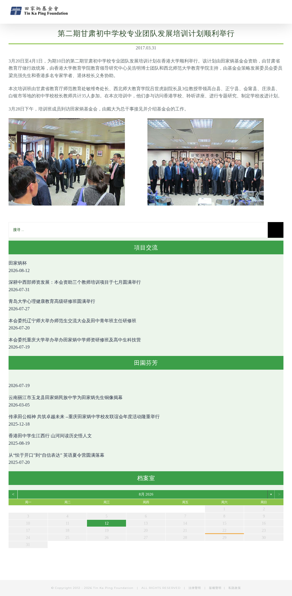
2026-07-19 (19, 385)
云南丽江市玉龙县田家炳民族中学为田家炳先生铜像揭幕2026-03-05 (66, 401)
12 (107, 523)
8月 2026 (146, 494)
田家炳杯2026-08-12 (19, 267)
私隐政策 (234, 587)
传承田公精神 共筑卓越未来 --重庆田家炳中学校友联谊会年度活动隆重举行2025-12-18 (84, 420)
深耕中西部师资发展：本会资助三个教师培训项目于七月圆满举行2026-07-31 (75, 286)
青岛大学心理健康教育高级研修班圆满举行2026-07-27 (52, 305)
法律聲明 (195, 587)
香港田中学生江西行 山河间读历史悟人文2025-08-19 (50, 439)
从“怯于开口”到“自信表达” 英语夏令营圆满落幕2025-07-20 (56, 459)
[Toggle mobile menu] (281, 10)
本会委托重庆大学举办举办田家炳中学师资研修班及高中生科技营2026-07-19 (75, 343)
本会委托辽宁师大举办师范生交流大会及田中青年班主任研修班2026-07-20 (72, 324)
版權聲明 (215, 587)
